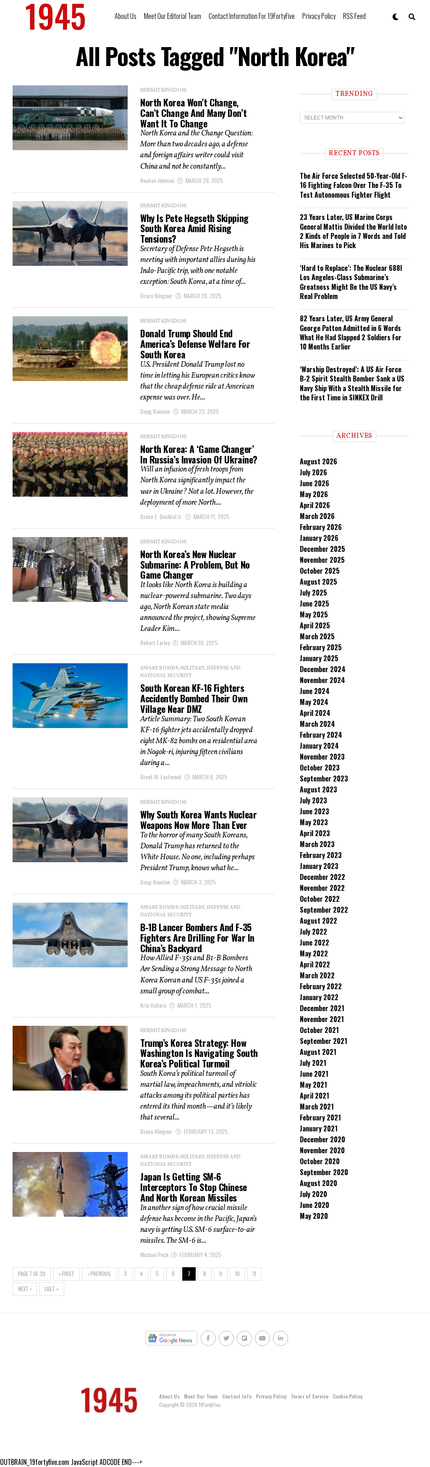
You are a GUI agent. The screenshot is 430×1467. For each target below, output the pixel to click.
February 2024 (321, 735)
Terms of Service (309, 1396)
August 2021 (318, 1052)
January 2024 (319, 746)
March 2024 (317, 724)
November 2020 (322, 1150)
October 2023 (320, 768)
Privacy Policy (319, 16)
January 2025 (319, 658)
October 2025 (320, 571)
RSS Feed (354, 16)
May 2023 (314, 822)
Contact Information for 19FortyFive (252, 16)
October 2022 (320, 899)
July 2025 (313, 593)
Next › (24, 1289)
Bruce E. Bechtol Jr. (161, 516)
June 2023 (314, 811)
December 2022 (322, 877)
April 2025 (315, 625)
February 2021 (320, 1117)
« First (66, 1274)
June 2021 (314, 1074)
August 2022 (318, 921)
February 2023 (321, 855)
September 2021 (323, 1041)
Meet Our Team (201, 1396)
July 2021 (313, 1063)
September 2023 (324, 778)
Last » (52, 1289)
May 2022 (314, 953)
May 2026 (314, 494)
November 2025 (322, 560)
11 (254, 1274)
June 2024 (315, 691)
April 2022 (315, 964)
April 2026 (315, 505)
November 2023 (322, 757)
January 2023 (319, 866)
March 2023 (317, 844)
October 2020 (320, 1161)
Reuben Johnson (157, 180)
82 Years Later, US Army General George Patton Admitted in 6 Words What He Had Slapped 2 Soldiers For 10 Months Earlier (350, 332)
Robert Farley (155, 642)
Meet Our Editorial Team (172, 16)
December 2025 (322, 549)
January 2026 (319, 538)
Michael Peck (154, 1254)
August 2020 (318, 1183)
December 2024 (323, 669)
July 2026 (313, 472)
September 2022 (324, 910)
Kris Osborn (153, 1005)
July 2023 (313, 800)
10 (237, 1274)
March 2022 (317, 975)
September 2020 (324, 1172)
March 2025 (317, 636)
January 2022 (319, 997)
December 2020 (322, 1139)
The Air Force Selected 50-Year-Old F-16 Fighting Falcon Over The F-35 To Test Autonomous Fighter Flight (353, 185)
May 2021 (313, 1085)
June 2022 (314, 942)
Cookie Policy (347, 1396)
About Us (125, 16)
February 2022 (321, 986)
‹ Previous (99, 1274)
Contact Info (237, 1396)
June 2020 (314, 1205)
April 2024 (315, 713)
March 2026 (317, 516)
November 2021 (322, 1019)
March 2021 (317, 1107)
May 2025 (314, 614)
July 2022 (313, 932)
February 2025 (321, 647)
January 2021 (319, 1128)
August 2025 (318, 582)
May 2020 (314, 1216)
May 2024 (314, 702)
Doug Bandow (155, 411)
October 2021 (319, 1030)
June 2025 (314, 603)
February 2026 (321, 527)
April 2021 (314, 1096)
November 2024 (322, 680)
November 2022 (322, 888)
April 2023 (315, 833)
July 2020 (313, 1194)
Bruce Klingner (156, 295)
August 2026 (318, 461)
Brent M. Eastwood (160, 776)
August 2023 (318, 789)
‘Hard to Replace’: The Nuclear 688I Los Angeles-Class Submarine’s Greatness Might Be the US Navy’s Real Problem (351, 282)
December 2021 (322, 1008)
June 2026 (314, 483)
